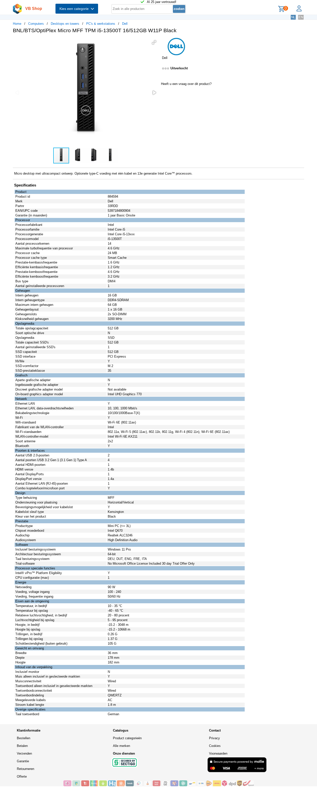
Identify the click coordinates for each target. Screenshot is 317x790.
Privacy (214, 738)
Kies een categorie (75, 9)
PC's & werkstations (100, 24)
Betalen (22, 746)
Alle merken (121, 746)
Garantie (23, 761)
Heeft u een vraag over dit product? (186, 84)
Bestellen (23, 738)
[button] (154, 42)
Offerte (22, 776)
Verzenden (24, 753)
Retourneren (25, 769)
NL (293, 17)
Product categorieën (127, 738)
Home (17, 24)
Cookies (215, 746)
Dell (125, 24)
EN (301, 17)
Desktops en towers (65, 24)
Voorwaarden (218, 753)
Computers (36, 24)
